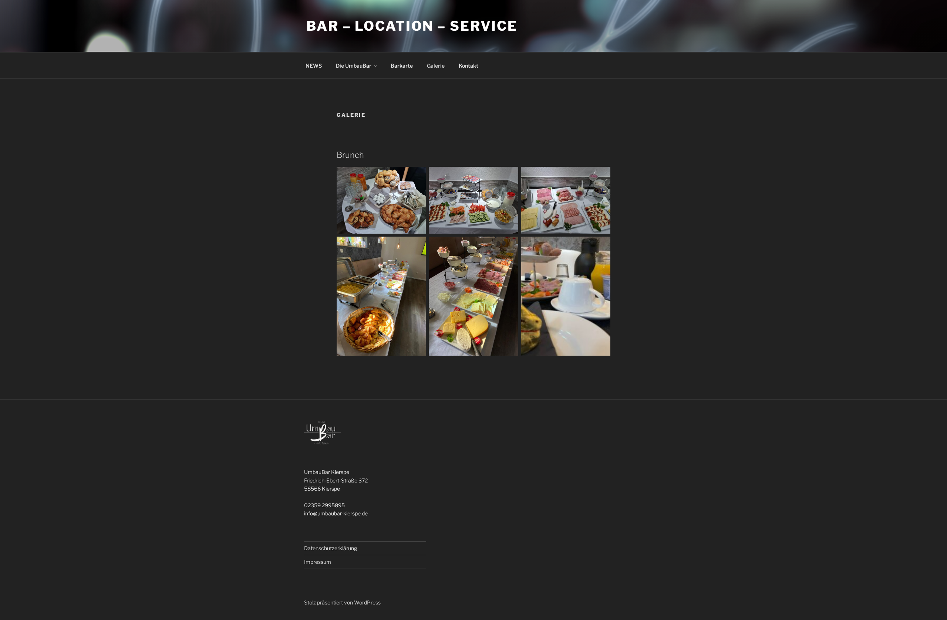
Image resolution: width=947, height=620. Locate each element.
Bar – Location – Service (412, 26)
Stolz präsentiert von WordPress (342, 602)
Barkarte (402, 65)
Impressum (317, 562)
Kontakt (468, 65)
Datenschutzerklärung (330, 548)
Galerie (436, 65)
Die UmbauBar (353, 65)
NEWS (314, 65)
